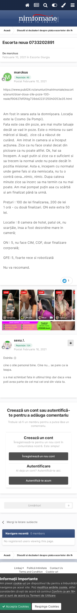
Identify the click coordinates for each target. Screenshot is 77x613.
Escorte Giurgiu (40, 57)
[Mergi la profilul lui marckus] (7, 77)
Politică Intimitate (37, 568)
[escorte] (38, 325)
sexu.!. (19, 340)
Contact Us (56, 568)
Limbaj (18, 568)
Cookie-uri (52, 571)
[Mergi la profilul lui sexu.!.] (7, 345)
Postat (30, 81)
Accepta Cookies (17, 606)
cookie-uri (19, 583)
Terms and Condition (31, 571)
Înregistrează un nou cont (38, 456)
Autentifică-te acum (38, 480)
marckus (12, 53)
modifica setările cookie (52, 587)
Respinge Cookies (46, 606)
